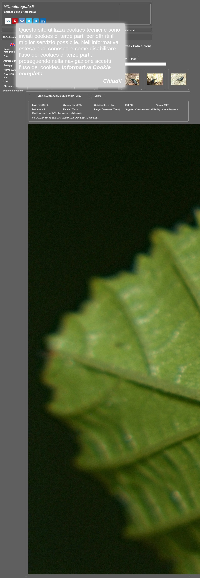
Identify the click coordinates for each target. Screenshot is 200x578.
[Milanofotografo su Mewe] (8, 23)
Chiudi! (112, 81)
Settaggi (7, 65)
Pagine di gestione (13, 90)
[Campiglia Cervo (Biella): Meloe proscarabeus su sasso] (155, 84)
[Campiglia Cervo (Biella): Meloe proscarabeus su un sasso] (178, 84)
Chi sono (8, 86)
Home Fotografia (9, 50)
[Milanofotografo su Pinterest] (15, 23)
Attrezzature (10, 60)
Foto (5, 56)
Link (5, 81)
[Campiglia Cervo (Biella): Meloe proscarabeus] (131, 84)
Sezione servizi (128, 30)
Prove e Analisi (11, 69)
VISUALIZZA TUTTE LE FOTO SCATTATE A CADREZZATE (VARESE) (65, 118)
